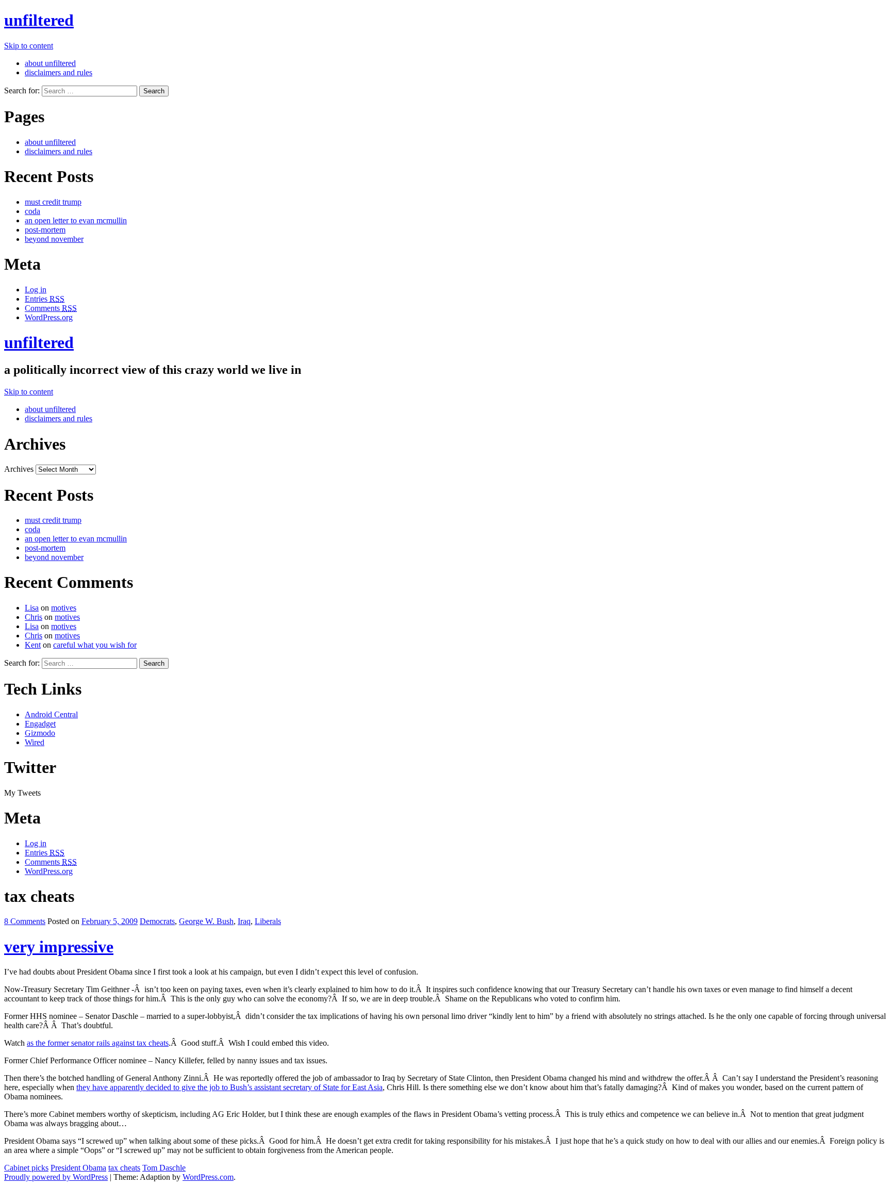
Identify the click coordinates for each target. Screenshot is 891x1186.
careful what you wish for (95, 644)
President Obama (78, 1167)
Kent (33, 644)
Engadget (40, 723)
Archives (19, 469)
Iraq (244, 921)
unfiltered (39, 20)
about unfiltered (50, 63)
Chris (33, 617)
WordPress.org (49, 317)
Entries (44, 298)
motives (63, 607)
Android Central (51, 714)
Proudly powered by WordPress (56, 1177)
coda (32, 211)
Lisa (32, 607)
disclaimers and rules (58, 72)
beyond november (54, 239)
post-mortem (45, 229)
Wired (34, 742)
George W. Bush (206, 921)
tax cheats (124, 1167)
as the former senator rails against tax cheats (98, 1043)
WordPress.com (208, 1177)
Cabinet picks (26, 1167)
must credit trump (53, 201)
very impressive (58, 946)
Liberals (268, 921)
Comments (51, 308)
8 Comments (24, 921)
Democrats (157, 921)
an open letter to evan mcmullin (76, 220)
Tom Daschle (164, 1167)
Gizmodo (40, 733)
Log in (35, 289)
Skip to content (28, 45)
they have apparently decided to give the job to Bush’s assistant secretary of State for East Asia (229, 1087)
